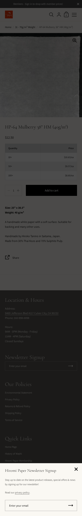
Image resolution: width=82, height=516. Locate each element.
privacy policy (22, 492)
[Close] (76, 469)
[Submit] (70, 505)
